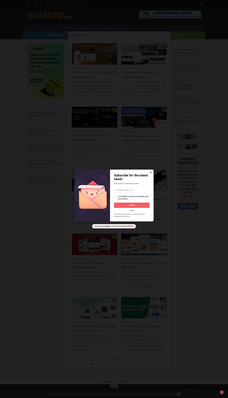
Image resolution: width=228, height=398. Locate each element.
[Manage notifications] (222, 392)
